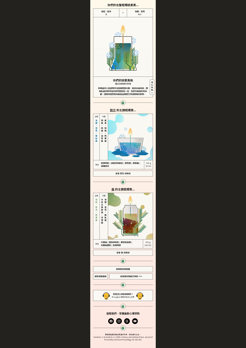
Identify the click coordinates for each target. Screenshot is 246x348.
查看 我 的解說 (123, 253)
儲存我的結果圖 (123, 269)
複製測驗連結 (100, 276)
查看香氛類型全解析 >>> (131, 276)
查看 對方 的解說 (123, 173)
